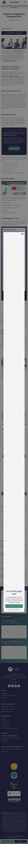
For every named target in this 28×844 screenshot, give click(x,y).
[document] (14, 422)
